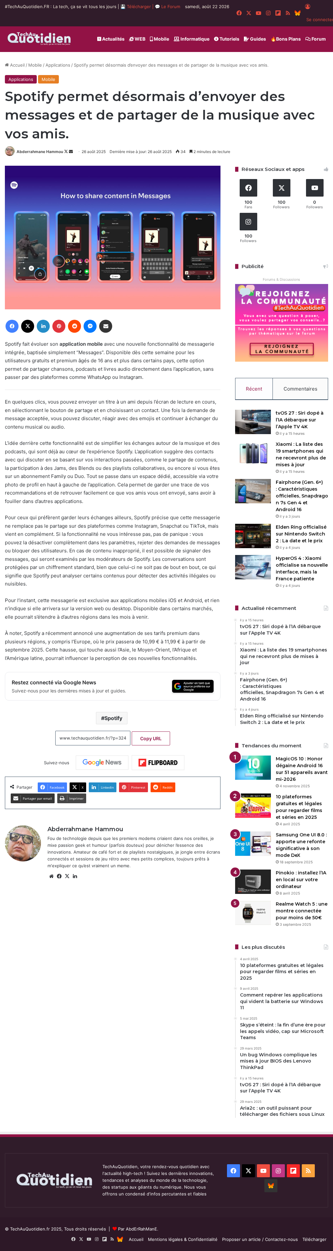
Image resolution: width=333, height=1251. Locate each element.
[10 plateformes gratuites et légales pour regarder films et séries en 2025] (253, 805)
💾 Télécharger (136, 6)
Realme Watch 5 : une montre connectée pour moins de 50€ (301, 911)
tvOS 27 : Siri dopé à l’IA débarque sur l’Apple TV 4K (300, 420)
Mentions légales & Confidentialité (183, 1239)
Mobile (161, 39)
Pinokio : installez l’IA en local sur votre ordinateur (301, 879)
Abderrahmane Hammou (40, 151)
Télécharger (314, 1239)
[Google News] (102, 762)
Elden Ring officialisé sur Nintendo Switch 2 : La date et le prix (301, 534)
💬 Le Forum (167, 6)
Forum (318, 39)
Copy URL (151, 738)
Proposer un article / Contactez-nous (260, 1239)
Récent (254, 389)
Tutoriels (229, 39)
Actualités (113, 39)
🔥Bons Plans (286, 39)
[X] (67, 876)
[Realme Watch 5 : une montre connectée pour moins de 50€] (253, 913)
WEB (139, 39)
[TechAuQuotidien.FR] (39, 39)
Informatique (194, 39)
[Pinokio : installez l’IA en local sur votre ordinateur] (253, 882)
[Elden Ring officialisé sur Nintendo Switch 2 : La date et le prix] (253, 536)
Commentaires (300, 389)
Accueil (17, 65)
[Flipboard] (158, 762)
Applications (58, 65)
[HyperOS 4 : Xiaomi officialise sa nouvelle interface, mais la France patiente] (253, 567)
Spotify (113, 718)
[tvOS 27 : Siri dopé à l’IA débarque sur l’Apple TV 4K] (253, 422)
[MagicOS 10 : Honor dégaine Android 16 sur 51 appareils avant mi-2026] (253, 767)
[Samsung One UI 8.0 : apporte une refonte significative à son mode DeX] (253, 844)
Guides (257, 39)
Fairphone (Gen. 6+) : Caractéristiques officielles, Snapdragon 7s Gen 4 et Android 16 (302, 495)
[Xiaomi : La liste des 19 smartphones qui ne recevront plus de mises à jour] (253, 453)
